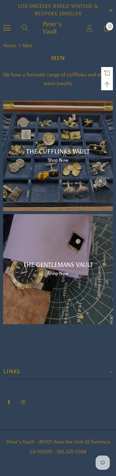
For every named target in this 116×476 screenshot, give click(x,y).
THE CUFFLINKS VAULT (58, 155)
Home (9, 45)
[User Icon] (89, 28)
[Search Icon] (25, 28)
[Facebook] (8, 401)
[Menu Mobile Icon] (7, 28)
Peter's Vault (52, 27)
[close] (111, 10)
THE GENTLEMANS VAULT (58, 268)
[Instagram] (23, 401)
